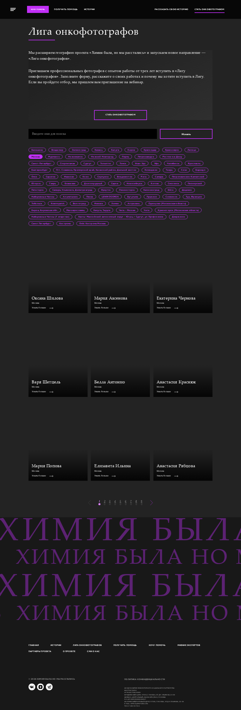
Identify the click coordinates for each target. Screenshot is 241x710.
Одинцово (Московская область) (167, 203)
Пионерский (195, 183)
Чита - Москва (127, 210)
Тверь (169, 170)
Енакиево (70, 183)
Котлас (155, 183)
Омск (34, 176)
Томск (123, 163)
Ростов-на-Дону (172, 156)
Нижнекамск (75, 156)
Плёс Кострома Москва (92, 223)
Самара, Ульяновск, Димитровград (72, 190)
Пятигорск (37, 190)
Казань (99, 150)
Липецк (192, 150)
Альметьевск (70, 196)
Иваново (69, 176)
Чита (146, 210)
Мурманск (53, 156)
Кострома (65, 223)
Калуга (115, 150)
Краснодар (150, 150)
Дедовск (187, 190)
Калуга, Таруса (102, 210)
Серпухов (102, 176)
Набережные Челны (42, 196)
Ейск (170, 190)
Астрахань (134, 203)
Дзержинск (178, 216)
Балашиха (37, 150)
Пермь (125, 156)
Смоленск (173, 183)
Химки (115, 203)
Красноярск (172, 150)
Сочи (184, 170)
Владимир (57, 150)
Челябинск (173, 163)
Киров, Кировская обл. (44, 210)
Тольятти (105, 163)
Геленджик (151, 170)
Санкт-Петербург (41, 163)
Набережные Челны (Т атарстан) (50, 216)
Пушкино (152, 196)
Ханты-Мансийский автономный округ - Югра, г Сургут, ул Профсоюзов (120, 216)
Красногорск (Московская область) (178, 210)
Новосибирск (134, 183)
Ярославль (194, 163)
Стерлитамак (67, 163)
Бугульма (132, 196)
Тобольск (36, 203)
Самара (159, 176)
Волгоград (79, 203)
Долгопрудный (93, 183)
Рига (143, 176)
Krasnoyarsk (57, 203)
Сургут (87, 163)
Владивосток (124, 176)
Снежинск (171, 196)
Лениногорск (127, 190)
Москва (35, 156)
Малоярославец (75, 210)
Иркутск (106, 190)
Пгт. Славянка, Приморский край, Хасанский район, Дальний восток (96, 170)
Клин (86, 176)
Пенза (89, 196)
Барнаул (200, 170)
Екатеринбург (39, 170)
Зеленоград (79, 150)
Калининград (151, 190)
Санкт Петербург (41, 223)
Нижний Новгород (102, 156)
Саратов (50, 176)
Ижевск (98, 203)
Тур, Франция (194, 196)
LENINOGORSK (110, 196)
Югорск (36, 183)
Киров (131, 150)
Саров (114, 183)
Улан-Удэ (140, 163)
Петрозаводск (146, 156)
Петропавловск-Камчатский (188, 176)
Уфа (156, 163)
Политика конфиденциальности (144, 679)
